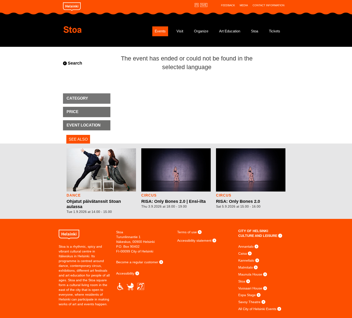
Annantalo (246, 246)
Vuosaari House (250, 288)
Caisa (242, 253)
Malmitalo (245, 267)
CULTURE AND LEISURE (257, 236)
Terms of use (187, 232)
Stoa (91, 29)
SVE (204, 5)
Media (244, 5)
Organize (201, 31)
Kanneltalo (246, 260)
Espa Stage (247, 295)
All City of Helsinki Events (257, 309)
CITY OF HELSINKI (253, 231)
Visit (179, 31)
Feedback (228, 5)
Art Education (229, 31)
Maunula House (250, 274)
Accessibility (125, 273)
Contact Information (268, 5)
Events (160, 31)
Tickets (274, 31)
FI (196, 5)
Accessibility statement (194, 240)
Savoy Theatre (249, 302)
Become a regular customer (137, 262)
